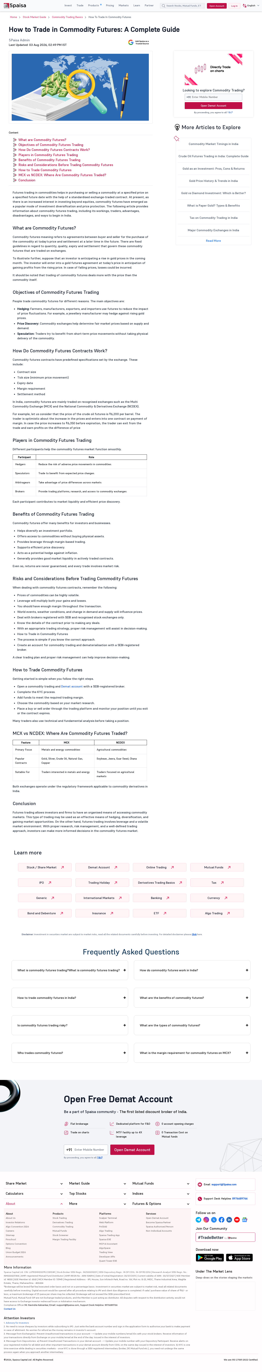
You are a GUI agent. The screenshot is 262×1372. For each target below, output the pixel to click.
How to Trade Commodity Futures (45, 170)
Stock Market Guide (34, 17)
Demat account (72, 686)
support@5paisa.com (224, 1184)
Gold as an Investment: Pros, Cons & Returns (214, 168)
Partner (149, 5)
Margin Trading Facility (64, 1239)
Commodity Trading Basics (67, 17)
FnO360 (103, 1226)
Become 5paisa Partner (158, 1222)
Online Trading (156, 867)
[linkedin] (229, 1220)
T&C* (230, 112)
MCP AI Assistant (108, 1243)
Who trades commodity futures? (40, 1053)
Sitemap (10, 1235)
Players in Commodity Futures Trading (48, 155)
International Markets (99, 898)
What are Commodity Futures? (42, 140)
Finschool (11, 1239)
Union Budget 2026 (16, 1252)
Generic (42, 898)
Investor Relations (15, 1222)
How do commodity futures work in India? (169, 970)
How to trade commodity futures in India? (46, 998)
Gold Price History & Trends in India (213, 181)
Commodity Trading (63, 1226)
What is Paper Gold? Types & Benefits (213, 205)
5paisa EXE (105, 1239)
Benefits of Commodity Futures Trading (49, 160)
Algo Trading (214, 913)
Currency (214, 898)
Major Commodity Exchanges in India (213, 230)
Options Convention (16, 1243)
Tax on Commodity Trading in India (213, 218)
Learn (136, 5)
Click (194, 934)
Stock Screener (60, 1235)
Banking (157, 898)
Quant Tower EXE (108, 1260)
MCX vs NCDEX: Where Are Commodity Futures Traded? (62, 175)
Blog (8, 1248)
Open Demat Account (213, 105)
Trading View (106, 1252)
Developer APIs (107, 1256)
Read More (213, 241)
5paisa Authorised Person (159, 1226)
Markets (124, 5)
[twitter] (214, 1220)
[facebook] (221, 1220)
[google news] (244, 1220)
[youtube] (237, 1220)
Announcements (14, 1256)
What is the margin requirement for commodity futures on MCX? (185, 1053)
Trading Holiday (99, 882)
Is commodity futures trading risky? (42, 1025)
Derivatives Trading (63, 1222)
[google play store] (210, 1259)
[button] (249, 5)
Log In (234, 5)
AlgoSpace (104, 1248)
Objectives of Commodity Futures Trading (50, 144)
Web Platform (106, 1222)
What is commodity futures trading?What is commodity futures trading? (68, 970)
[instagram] (206, 1220)
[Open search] (163, 6)
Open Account (216, 5)
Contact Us (10, 1308)
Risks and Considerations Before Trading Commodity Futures (65, 165)
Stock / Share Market (42, 867)
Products (94, 5)
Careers (10, 1230)
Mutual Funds (214, 867)
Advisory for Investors (17, 1322)
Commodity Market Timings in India (213, 144)
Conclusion (26, 180)
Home (13, 17)
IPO (42, 882)
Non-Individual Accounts (159, 1230)
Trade (80, 5)
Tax (214, 882)
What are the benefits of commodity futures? (172, 998)
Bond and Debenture (42, 913)
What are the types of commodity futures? (170, 1025)
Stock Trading (60, 1217)
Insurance (99, 913)
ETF (157, 913)
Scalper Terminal (108, 1217)
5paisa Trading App (109, 1235)
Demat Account (99, 867)
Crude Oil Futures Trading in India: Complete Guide (214, 156)
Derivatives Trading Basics (156, 882)
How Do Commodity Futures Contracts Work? (54, 149)
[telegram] (198, 1220)
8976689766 (240, 1198)
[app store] (239, 1259)
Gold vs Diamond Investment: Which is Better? (213, 193)
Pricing (110, 5)
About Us (11, 1217)
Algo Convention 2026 (17, 1226)
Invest (68, 5)
